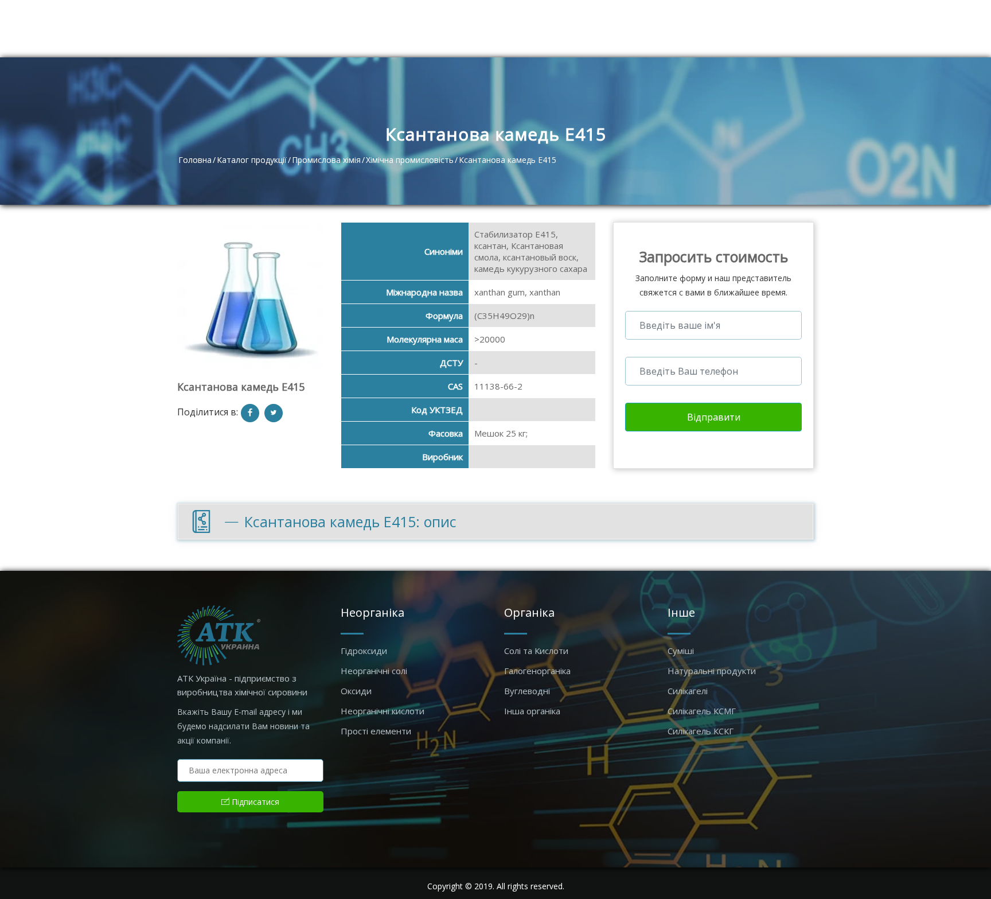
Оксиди (356, 690)
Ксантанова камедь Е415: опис (350, 521)
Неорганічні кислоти (382, 711)
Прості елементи (376, 731)
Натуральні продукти (712, 670)
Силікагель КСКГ (701, 731)
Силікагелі (688, 690)
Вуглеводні (527, 690)
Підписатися (254, 801)
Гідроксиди (364, 650)
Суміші (681, 650)
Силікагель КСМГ (702, 711)
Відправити (713, 417)
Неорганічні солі (374, 670)
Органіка (529, 612)
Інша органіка (532, 711)
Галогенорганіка (537, 670)
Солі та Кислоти (536, 650)
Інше (681, 612)
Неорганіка (372, 612)
